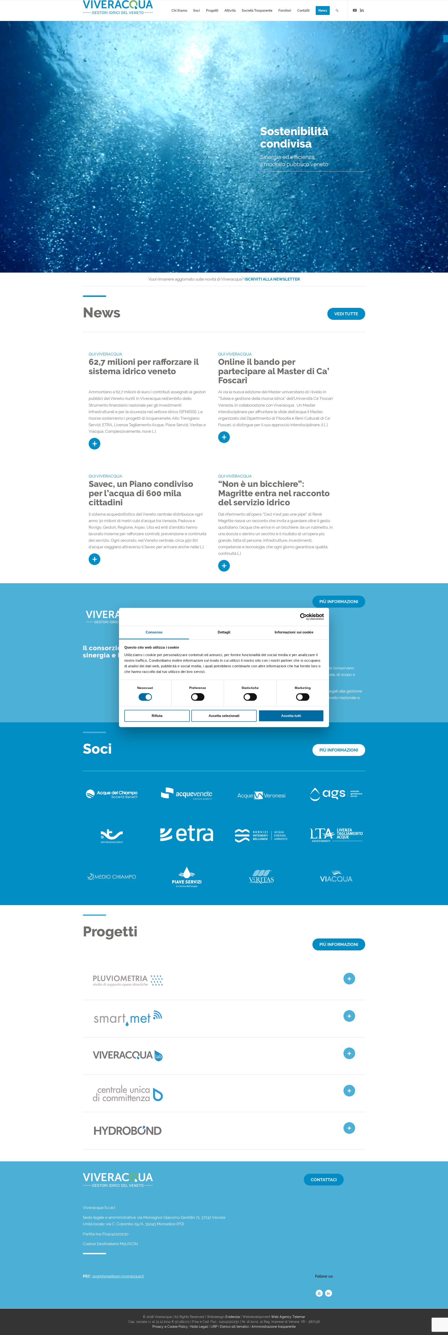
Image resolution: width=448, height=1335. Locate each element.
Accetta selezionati (224, 716)
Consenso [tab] (154, 632)
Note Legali (199, 1326)
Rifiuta (157, 716)
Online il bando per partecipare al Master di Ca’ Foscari (273, 371)
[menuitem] (179, 10)
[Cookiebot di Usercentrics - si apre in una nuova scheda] (303, 616)
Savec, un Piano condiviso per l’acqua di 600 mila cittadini (141, 493)
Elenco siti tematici (234, 1326)
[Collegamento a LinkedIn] (361, 10)
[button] (445, 38)
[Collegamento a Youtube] (354, 10)
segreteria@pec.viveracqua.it (118, 1276)
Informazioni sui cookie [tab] (294, 632)
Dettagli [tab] (224, 632)
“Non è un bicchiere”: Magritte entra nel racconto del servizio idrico (274, 493)
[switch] (197, 697)
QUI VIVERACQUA (105, 354)
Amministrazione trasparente (274, 1326)
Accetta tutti (291, 716)
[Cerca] (337, 10)
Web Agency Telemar (288, 1317)
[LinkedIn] (328, 1293)
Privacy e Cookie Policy (170, 1326)
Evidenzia (232, 1317)
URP (214, 1326)
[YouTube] (319, 1293)
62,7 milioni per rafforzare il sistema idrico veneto (144, 366)
